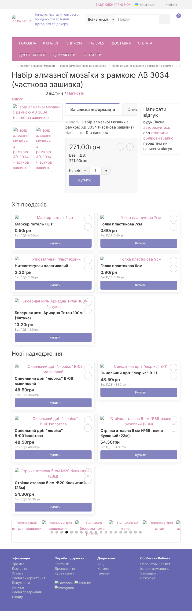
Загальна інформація (92, 109)
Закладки (148, 573)
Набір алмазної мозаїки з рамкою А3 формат (142, 65)
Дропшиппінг (32, 55)
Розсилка (147, 578)
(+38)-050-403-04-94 (113, 5)
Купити (84, 180)
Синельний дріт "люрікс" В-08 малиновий (44, 381)
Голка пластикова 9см (121, 265)
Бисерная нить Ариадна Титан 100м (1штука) (49, 315)
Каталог (51, 43)
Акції (101, 564)
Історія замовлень (155, 569)
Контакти (92, 55)
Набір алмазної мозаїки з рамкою (83, 65)
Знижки (74, 43)
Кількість (74, 170)
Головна (27, 43)
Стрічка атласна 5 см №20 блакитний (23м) (50, 485)
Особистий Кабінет (155, 564)
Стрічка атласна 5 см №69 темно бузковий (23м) (131, 433)
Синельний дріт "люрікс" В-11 (128, 373)
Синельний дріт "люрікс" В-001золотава (39, 433)
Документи (64, 55)
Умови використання (28, 578)
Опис (132, 109)
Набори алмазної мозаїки (37, 65)
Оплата (145, 43)
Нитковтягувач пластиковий (41, 265)
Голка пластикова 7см (121, 224)
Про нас (18, 564)
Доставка (121, 43)
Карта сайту (64, 573)
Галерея (96, 43)
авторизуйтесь (156, 127)
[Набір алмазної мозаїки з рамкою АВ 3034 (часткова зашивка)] (37, 112)
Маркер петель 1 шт (33, 224)
